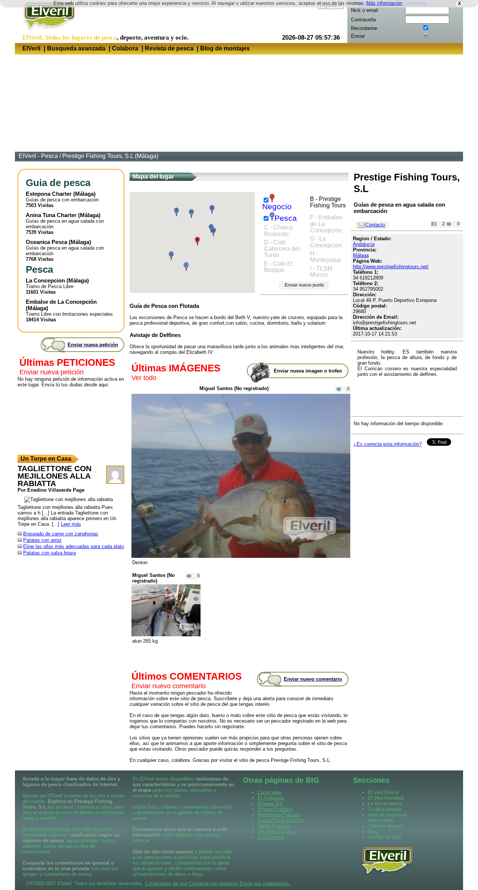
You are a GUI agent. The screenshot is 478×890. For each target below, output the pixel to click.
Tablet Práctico (274, 826)
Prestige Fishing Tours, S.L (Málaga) (110, 156)
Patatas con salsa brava (49, 553)
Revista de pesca (169, 48)
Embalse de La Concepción (61, 302)
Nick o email (364, 10)
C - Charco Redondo (278, 230)
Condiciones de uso (166, 883)
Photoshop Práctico (279, 815)
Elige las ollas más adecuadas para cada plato (73, 546)
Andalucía (364, 244)
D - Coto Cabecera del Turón (282, 249)
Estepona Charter (49, 194)
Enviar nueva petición (51, 372)
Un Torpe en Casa (46, 458)
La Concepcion (45, 280)
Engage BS (270, 803)
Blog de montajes (225, 48)
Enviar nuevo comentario (168, 686)
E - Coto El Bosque (278, 266)
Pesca (285, 218)
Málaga (84, 194)
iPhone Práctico (275, 809)
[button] (197, 241)
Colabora (125, 48)
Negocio (277, 206)
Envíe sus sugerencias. (265, 883)
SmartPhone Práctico (281, 820)
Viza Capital (271, 837)
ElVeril (31, 48)
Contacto (375, 225)
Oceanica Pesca (46, 242)
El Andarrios (271, 798)
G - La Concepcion (326, 241)
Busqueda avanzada (76, 48)
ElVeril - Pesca (38, 156)
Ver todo (143, 377)
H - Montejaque (325, 256)
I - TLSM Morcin (321, 271)
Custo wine (270, 792)
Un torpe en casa (276, 831)
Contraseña (363, 19)
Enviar (358, 36)
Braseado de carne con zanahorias (60, 534)
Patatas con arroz (42, 540)
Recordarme (364, 28)
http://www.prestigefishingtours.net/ (391, 266)
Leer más (71, 524)
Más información (384, 3)
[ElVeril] (46, 31)
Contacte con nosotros (213, 883)
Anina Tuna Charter (51, 215)
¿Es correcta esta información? (388, 444)
